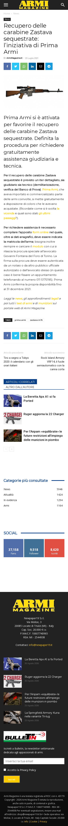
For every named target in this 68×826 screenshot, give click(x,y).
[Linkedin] (32, 66)
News (16, 13)
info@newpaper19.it (40, 645)
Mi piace (13, 540)
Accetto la (13, 770)
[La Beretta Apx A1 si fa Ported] (13, 401)
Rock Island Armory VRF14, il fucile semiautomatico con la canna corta (50, 363)
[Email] (40, 66)
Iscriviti (54, 540)
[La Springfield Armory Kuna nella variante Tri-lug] (13, 717)
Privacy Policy (28, 770)
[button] (6, 5)
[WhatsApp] (24, 66)
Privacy (43, 821)
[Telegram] (49, 66)
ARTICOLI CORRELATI (20, 382)
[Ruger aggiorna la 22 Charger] (13, 418)
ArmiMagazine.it (14, 58)
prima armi (20, 320)
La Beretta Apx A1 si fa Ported (43, 659)
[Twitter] (15, 66)
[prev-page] (6, 449)
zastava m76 (36, 320)
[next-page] (11, 449)
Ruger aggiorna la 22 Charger (44, 414)
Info (26, 821)
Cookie (33, 821)
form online (41, 232)
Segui (34, 540)
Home (7, 13)
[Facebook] (7, 66)
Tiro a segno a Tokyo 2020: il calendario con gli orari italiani (18, 361)
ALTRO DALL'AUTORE (20, 387)
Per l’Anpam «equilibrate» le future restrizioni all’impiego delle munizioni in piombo (43, 436)
